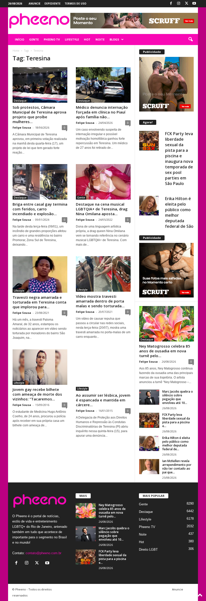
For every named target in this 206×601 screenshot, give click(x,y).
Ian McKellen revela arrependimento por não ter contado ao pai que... (176, 466)
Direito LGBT (148, 549)
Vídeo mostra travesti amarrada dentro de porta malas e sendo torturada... (100, 301)
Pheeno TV (147, 527)
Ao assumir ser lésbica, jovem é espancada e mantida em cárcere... (103, 400)
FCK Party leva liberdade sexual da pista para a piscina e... (176, 420)
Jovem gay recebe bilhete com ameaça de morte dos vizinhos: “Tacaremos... (37, 394)
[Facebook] (171, 3)
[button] (190, 39)
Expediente (52, 3)
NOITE (100, 39)
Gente (81, 197)
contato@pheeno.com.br (43, 553)
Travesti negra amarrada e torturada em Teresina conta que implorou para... (39, 302)
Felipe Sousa (22, 127)
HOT (87, 39)
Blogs (114, 39)
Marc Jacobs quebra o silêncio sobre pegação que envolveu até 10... (177, 397)
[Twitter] (186, 3)
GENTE (34, 39)
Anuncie (34, 3)
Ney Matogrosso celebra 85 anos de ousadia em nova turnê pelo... (164, 351)
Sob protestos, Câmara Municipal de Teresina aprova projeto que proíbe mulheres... (39, 114)
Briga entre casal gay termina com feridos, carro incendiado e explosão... (40, 209)
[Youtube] (194, 3)
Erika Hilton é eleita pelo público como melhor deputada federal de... (176, 443)
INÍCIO (19, 39)
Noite (142, 534)
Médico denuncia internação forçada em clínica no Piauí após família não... (102, 112)
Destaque (20, 100)
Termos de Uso (75, 3)
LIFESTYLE (72, 39)
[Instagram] (179, 3)
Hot (141, 542)
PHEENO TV (52, 39)
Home (16, 50)
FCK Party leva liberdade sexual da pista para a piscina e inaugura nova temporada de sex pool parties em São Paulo (179, 158)
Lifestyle (19, 290)
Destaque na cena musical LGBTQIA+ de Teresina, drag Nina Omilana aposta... (102, 209)
